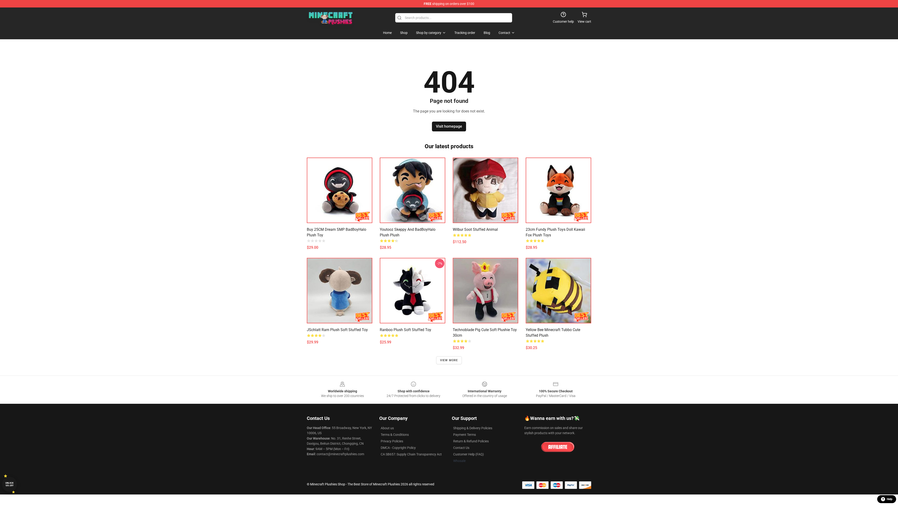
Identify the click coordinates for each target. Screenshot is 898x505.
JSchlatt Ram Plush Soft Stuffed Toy (337, 330)
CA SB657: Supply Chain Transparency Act (411, 454)
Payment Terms (464, 434)
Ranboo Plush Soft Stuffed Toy (405, 330)
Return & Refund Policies (471, 441)
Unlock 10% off (9, 484)
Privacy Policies (392, 441)
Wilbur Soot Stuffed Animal (475, 229)
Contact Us (461, 448)
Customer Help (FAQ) (468, 454)
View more (449, 360)
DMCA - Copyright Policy (398, 448)
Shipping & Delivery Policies (472, 428)
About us (387, 428)
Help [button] (889, 499)
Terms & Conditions (395, 434)
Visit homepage (449, 126)
